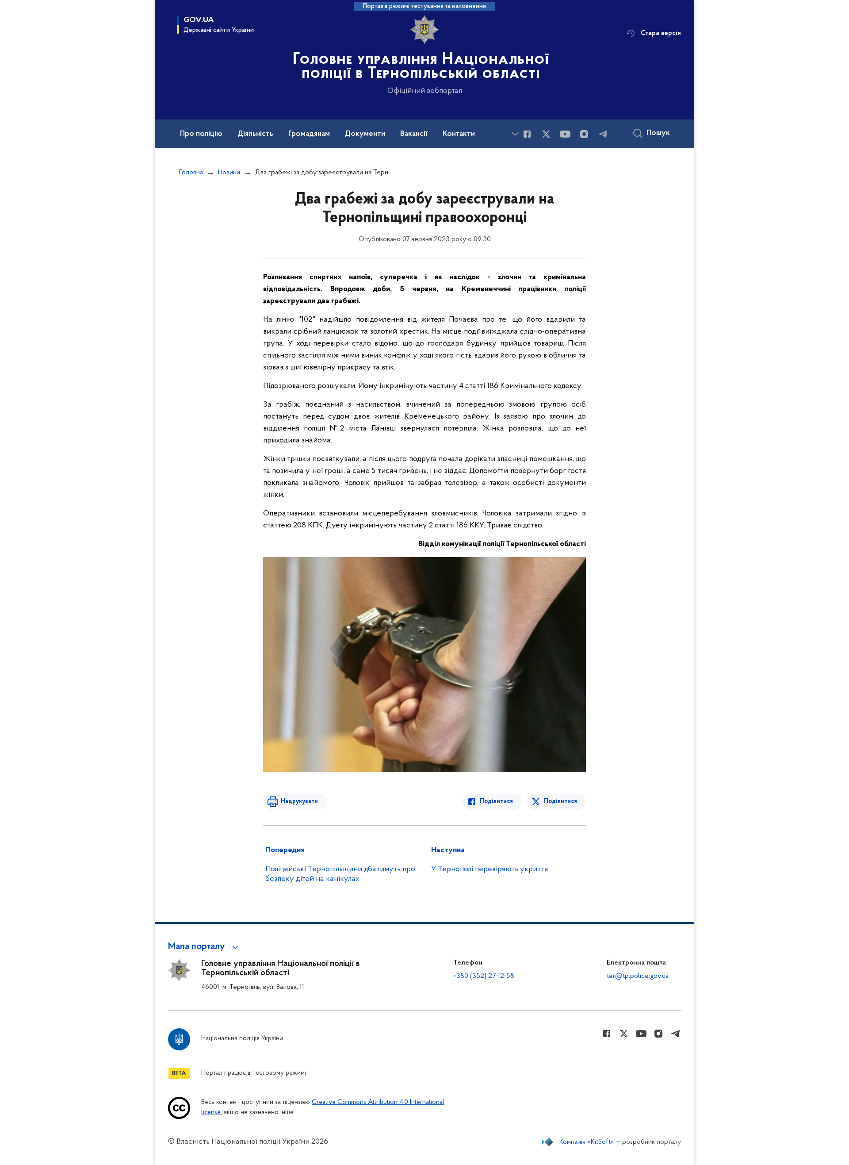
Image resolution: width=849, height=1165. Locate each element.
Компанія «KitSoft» (586, 1142)
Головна (191, 172)
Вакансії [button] (414, 134)
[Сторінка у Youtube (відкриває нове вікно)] (565, 134)
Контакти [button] (459, 134)
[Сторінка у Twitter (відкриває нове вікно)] (546, 134)
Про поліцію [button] (201, 134)
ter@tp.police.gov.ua (638, 976)
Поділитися (496, 801)
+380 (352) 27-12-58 (483, 976)
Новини (229, 172)
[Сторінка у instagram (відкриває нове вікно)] (584, 134)
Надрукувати (299, 801)
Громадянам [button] (309, 134)
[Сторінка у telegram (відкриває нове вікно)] (603, 134)
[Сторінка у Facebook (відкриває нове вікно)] (527, 134)
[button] (204, 947)
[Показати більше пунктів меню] (515, 133)
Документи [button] (365, 134)
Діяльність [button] (255, 134)
